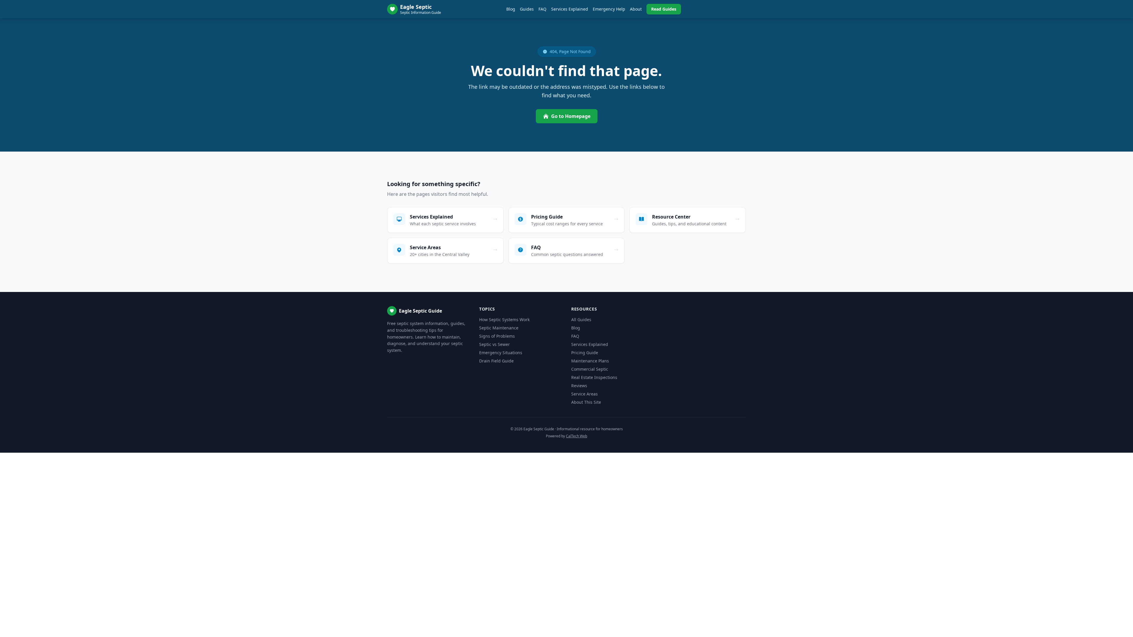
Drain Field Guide (496, 361)
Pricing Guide (584, 352)
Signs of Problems (497, 336)
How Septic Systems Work (504, 319)
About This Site (586, 402)
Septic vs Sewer (494, 344)
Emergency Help (609, 9)
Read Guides (663, 9)
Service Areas (584, 394)
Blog (510, 9)
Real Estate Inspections (594, 377)
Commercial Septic (589, 369)
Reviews (579, 385)
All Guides (581, 319)
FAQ (542, 9)
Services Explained (569, 9)
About (636, 9)
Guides (527, 9)
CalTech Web (576, 436)
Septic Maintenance (498, 328)
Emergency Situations (500, 352)
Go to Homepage (570, 116)
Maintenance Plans (590, 361)
